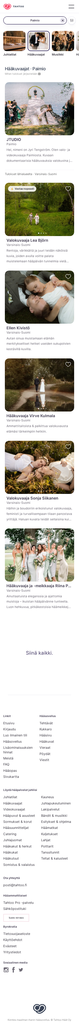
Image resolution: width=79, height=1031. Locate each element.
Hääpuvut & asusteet (19, 816)
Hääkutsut (11, 858)
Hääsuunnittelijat (16, 828)
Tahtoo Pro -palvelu (18, 903)
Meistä (8, 758)
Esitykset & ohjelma (56, 822)
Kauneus (47, 797)
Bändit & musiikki (54, 816)
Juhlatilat (10, 797)
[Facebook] (13, 970)
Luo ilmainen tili (15, 735)
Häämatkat (49, 828)
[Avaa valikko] (71, 6)
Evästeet (10, 946)
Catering (9, 834)
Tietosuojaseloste (16, 934)
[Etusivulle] (16, 6)
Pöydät (45, 754)
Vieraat (45, 747)
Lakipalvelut (50, 809)
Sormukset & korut (17, 822)
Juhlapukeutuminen (56, 803)
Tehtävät (46, 723)
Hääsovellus (12, 741)
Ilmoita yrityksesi (16, 917)
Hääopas (10, 771)
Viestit (44, 760)
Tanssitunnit (50, 852)
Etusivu (8, 723)
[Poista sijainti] (62, 20)
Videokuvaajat (14, 809)
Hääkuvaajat (12, 803)
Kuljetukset (49, 834)
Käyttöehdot (12, 940)
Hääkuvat (47, 741)
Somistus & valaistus (19, 865)
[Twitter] (21, 970)
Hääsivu (46, 735)
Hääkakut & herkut (17, 846)
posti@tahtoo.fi (15, 885)
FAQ (6, 764)
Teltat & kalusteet (54, 858)
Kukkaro (46, 729)
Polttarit (47, 846)
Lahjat (45, 840)
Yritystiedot (12, 952)
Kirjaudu (9, 729)
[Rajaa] (72, 20)
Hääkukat (10, 852)
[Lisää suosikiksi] (68, 88)
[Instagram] (6, 970)
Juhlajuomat (12, 840)
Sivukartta (11, 777)
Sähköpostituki (14, 909)
